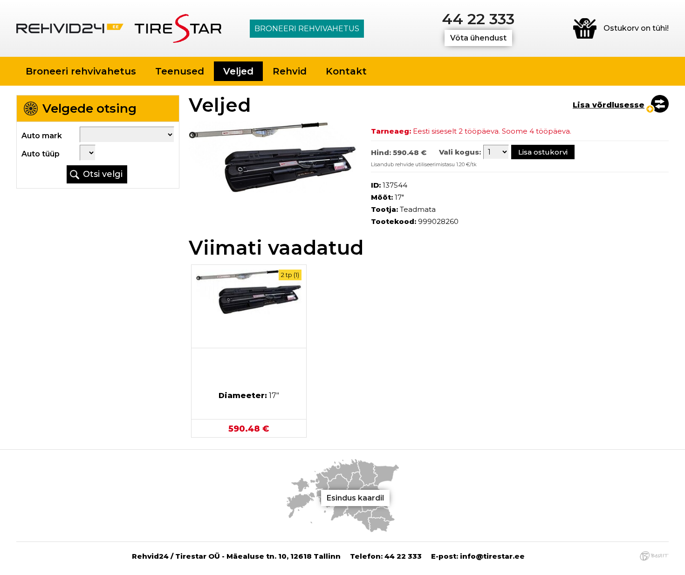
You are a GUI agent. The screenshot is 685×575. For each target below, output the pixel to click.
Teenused (179, 71)
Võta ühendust (478, 38)
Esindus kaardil (355, 498)
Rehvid (290, 71)
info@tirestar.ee (492, 556)
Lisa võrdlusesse (608, 105)
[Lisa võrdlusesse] (656, 104)
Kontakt (346, 71)
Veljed (238, 71)
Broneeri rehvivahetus (306, 28)
